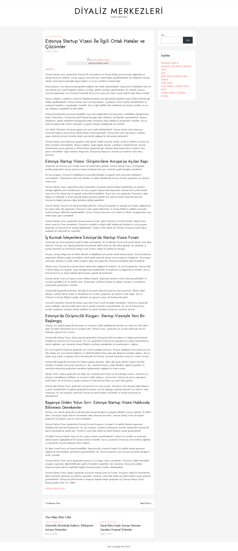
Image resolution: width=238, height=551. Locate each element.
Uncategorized (53, 36)
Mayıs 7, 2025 (106, 534)
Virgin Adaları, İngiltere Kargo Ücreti (175, 87)
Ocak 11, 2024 (51, 51)
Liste (163, 72)
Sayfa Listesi (166, 82)
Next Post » (145, 503)
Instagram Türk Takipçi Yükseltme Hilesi (176, 67)
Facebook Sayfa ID (170, 62)
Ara (162, 35)
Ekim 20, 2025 (51, 534)
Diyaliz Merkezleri (119, 11)
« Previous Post (52, 503)
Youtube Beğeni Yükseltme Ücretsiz (173, 94)
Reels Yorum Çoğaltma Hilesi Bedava (174, 77)
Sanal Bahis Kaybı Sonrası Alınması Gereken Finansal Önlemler (120, 528)
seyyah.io (49, 69)
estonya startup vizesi (55, 488)
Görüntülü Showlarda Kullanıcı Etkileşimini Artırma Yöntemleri (69, 528)
